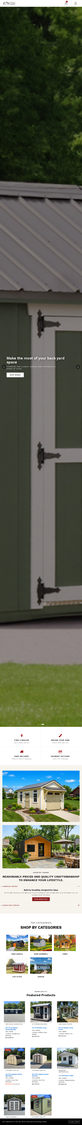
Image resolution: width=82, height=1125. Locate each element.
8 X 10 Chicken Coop (39, 1028)
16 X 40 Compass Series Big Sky (12, 1028)
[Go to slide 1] (39, 724)
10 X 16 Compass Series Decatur (40, 1075)
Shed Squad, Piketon (65, 1024)
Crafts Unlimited (11, 1117)
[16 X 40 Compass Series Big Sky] (14, 1011)
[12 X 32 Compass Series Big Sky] (41, 1104)
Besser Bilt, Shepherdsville (64, 1071)
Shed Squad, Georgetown (14, 1024)
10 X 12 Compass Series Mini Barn (14, 1075)
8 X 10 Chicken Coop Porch (66, 1028)
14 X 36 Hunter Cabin (66, 1075)
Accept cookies (74, 1122)
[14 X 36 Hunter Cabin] (67, 1058)
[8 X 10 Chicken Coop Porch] (67, 1011)
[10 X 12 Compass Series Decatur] (14, 1104)
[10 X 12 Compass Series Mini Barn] (14, 1058)
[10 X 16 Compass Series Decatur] (41, 1058)
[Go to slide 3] (43, 724)
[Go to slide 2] (41, 724)
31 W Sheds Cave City (12, 1070)
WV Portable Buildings (39, 1024)
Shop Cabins (15, 374)
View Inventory (41, 899)
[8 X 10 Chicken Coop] (41, 1011)
